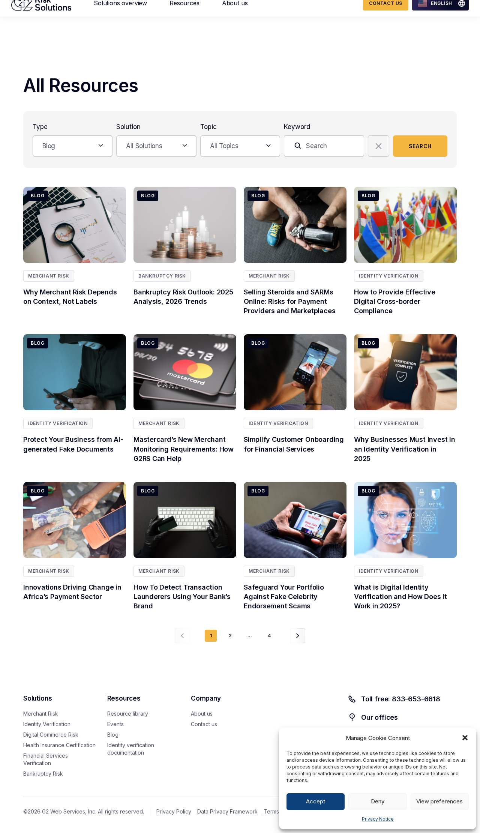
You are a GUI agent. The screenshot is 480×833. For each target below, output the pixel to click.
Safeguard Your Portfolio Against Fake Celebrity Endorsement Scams (284, 596)
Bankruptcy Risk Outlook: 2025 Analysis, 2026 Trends (183, 296)
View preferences (439, 801)
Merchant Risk (48, 276)
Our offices (379, 717)
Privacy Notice (378, 819)
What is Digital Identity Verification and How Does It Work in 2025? (400, 596)
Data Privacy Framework (227, 811)
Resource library (127, 713)
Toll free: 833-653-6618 (400, 699)
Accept (315, 801)
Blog (112, 734)
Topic (208, 127)
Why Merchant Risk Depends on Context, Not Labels (70, 296)
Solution (128, 127)
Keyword (297, 127)
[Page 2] (297, 635)
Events (115, 724)
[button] (465, 737)
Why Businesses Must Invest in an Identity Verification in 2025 (404, 448)
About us (202, 713)
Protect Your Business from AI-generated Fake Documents (73, 444)
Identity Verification (388, 276)
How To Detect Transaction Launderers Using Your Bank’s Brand (182, 596)
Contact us (204, 724)
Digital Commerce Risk (50, 734)
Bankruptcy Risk (162, 276)
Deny (377, 801)
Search (420, 146)
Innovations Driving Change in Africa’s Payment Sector (72, 591)
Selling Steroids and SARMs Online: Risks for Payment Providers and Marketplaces (291, 301)
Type (40, 127)
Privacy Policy (173, 811)
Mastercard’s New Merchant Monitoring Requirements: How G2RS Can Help (184, 448)
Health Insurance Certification (59, 745)
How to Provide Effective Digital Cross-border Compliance (394, 301)
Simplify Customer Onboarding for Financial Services (294, 444)
